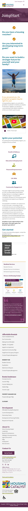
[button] (14, 130)
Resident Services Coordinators (12, 269)
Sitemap (16, 505)
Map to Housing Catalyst (7, 493)
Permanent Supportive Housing (12, 271)
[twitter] (2, 464)
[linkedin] (8, 464)
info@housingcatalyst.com (9, 457)
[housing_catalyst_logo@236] (8, 3)
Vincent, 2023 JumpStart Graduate (10, 249)
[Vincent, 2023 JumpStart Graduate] (14, 249)
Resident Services (8, 267)
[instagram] (5, 464)
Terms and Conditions (7, 477)
